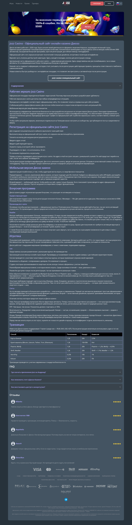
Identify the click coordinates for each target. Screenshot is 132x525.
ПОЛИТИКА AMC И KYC (48, 480)
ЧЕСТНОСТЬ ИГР (62, 480)
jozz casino (45, 61)
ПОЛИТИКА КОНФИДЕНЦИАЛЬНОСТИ (74, 476)
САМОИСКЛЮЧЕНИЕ (94, 476)
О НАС (18, 476)
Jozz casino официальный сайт (66, 78)
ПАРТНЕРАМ (41, 476)
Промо (27, 4)
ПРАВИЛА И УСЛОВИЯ (54, 476)
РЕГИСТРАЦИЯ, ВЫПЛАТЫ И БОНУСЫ (80, 480)
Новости (19, 4)
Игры (12, 4)
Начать (88, 27)
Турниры (35, 4)
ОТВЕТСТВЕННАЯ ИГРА (29, 476)
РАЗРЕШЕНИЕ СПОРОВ (108, 476)
